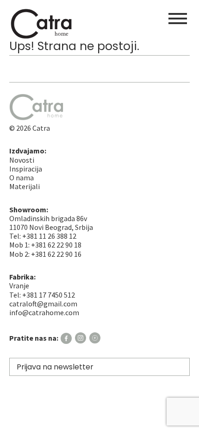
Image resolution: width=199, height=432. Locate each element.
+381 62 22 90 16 (56, 254)
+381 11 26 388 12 (49, 236)
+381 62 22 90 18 (56, 244)
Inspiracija (25, 168)
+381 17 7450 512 (48, 294)
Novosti (21, 160)
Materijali (24, 186)
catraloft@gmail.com (43, 303)
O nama (21, 177)
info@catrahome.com (44, 312)
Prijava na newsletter (55, 367)
